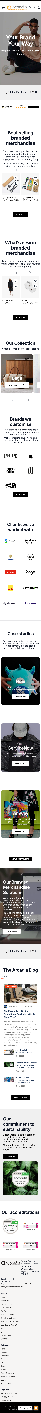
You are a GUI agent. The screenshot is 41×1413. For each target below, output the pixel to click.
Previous (19, 273)
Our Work (5, 1311)
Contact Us (5, 1339)
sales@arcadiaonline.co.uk (12, 1287)
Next (27, 170)
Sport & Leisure (7, 1373)
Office (3, 1363)
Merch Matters (11, 986)
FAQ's (3, 1328)
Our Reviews (6, 1335)
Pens (3, 1359)
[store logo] (17, 7)
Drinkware (5, 1356)
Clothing (4, 1352)
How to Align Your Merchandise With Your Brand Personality (24, 1080)
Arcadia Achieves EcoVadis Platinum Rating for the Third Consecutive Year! (26, 1065)
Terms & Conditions (9, 1393)
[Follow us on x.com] (22, 1283)
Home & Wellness (8, 1376)
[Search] (30, 7)
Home (3, 1297)
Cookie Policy (6, 1400)
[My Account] (34, 7)
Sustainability (6, 1308)
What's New (6, 1383)
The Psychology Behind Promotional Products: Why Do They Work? (20, 1014)
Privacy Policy (7, 1397)
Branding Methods (8, 1318)
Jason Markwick (14, 1006)
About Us (5, 1301)
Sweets (4, 1369)
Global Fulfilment (17, 92)
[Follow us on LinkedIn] (30, 1283)
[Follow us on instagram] (26, 1283)
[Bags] (17, 373)
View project (20, 697)
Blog (3, 1332)
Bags (3, 1349)
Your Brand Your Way (9, 1325)
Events (3, 1380)
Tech (3, 1366)
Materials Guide (7, 1314)
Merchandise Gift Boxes (11, 1321)
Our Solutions (6, 1304)
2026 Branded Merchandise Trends (23, 1051)
